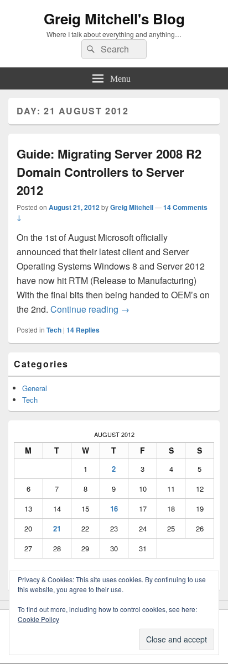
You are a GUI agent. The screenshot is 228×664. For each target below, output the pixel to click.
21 (57, 528)
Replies (83, 330)
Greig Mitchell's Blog (114, 18)
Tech (53, 330)
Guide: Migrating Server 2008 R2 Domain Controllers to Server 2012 (109, 172)
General (34, 388)
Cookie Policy (38, 619)
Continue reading (89, 309)
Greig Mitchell (131, 207)
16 (114, 508)
